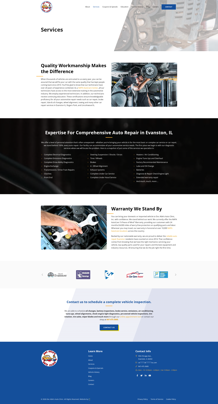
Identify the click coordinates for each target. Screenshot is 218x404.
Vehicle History (93, 372)
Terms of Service (157, 399)
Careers (91, 380)
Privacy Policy (143, 399)
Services (91, 364)
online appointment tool (130, 316)
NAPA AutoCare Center (88, 88)
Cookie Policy (171, 399)
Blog (90, 376)
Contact (91, 384)
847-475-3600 (112, 319)
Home (90, 356)
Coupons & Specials (95, 368)
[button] (42, 274)
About (90, 360)
